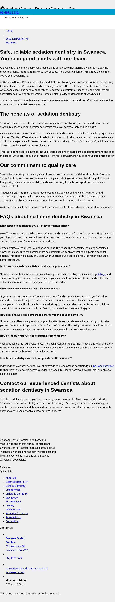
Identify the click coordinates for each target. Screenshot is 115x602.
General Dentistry (15, 485)
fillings (101, 274)
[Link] (41, 33)
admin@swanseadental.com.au (23, 568)
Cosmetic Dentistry (17, 481)
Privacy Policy (13, 517)
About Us (11, 477)
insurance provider (103, 365)
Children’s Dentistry (16, 493)
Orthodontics (13, 489)
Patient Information (17, 513)
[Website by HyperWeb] (1, 599)
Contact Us (12, 521)
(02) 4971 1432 (14, 558)
